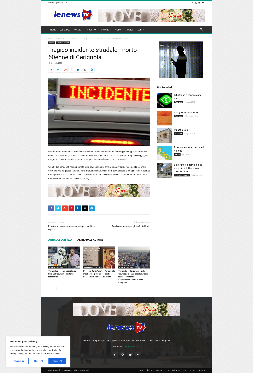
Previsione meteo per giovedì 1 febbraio (131, 226)
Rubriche (104, 29)
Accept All (57, 361)
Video (118, 29)
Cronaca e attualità (73, 38)
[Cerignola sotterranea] (164, 118)
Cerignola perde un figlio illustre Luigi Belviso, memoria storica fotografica (62, 274)
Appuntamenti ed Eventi (93, 267)
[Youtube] (203, 3)
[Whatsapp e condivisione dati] (164, 100)
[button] (201, 30)
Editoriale (65, 29)
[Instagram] (195, 3)
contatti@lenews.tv (132, 346)
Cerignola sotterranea (186, 112)
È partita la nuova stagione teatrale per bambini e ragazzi (71, 228)
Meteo (130, 29)
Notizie (77, 29)
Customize (19, 361)
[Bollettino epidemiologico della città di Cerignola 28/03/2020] (164, 170)
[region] (38, 351)
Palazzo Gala (181, 129)
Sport (90, 29)
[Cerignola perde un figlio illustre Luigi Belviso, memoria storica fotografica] (64, 258)
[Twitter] (199, 3)
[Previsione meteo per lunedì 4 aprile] (164, 153)
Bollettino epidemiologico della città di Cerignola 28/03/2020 (188, 168)
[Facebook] (192, 3)
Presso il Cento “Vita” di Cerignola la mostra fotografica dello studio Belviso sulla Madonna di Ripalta (99, 274)
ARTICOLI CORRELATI (61, 239)
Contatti (142, 29)
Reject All (38, 361)
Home (53, 29)
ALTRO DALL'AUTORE (90, 239)
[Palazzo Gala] (164, 135)
